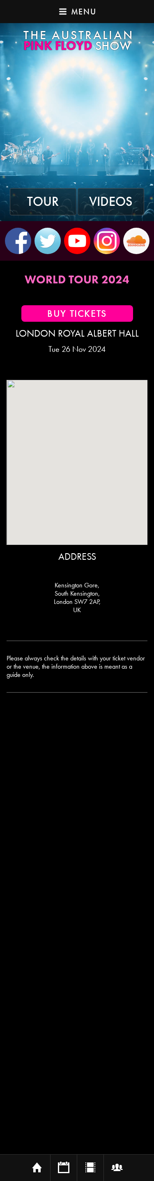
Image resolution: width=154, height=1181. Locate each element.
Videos (111, 201)
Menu (83, 11)
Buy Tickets (77, 313)
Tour (43, 201)
